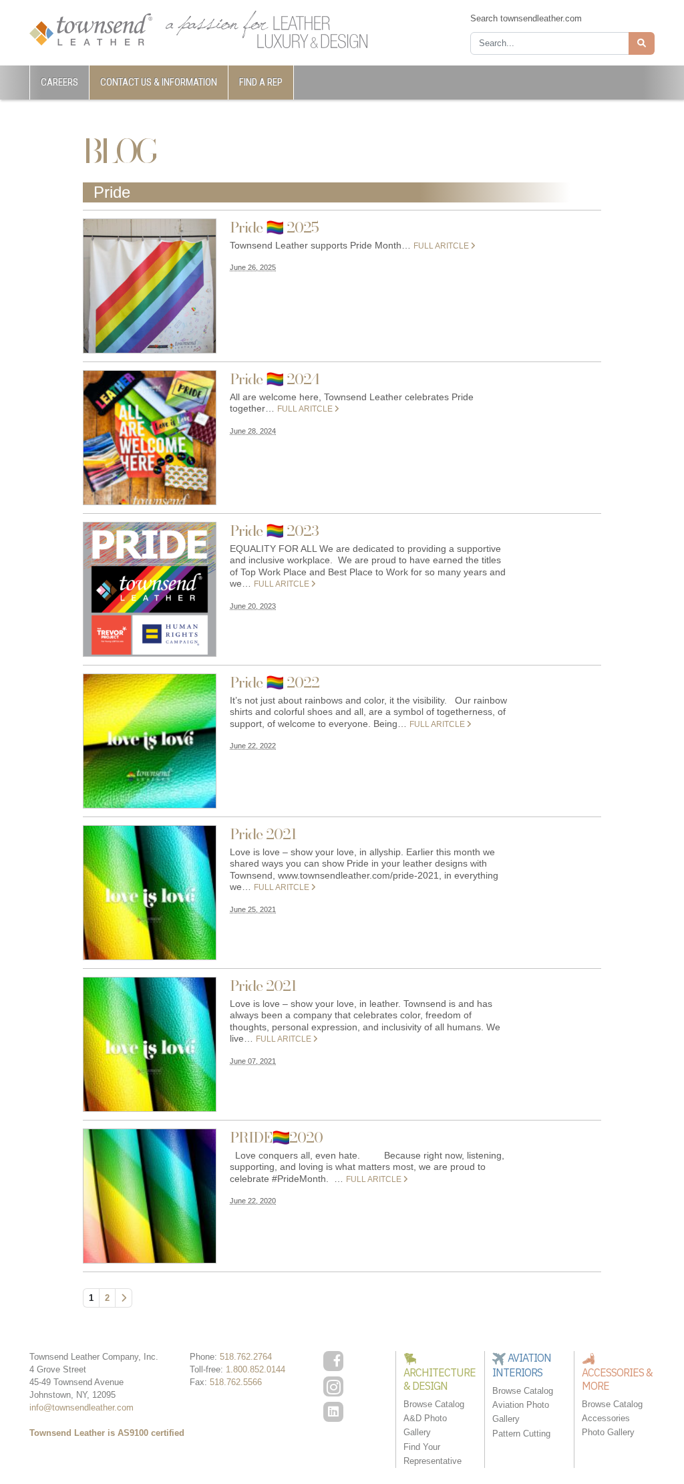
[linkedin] (333, 1412)
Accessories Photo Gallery (608, 1425)
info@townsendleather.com (81, 1407)
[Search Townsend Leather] (642, 43)
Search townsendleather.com (526, 18)
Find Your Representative (432, 1454)
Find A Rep (261, 82)
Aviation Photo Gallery (520, 1412)
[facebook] (333, 1361)
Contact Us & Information (158, 82)
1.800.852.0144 (255, 1369)
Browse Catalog (433, 1404)
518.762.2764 (246, 1357)
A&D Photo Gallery (425, 1425)
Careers (59, 82)
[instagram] (333, 1386)
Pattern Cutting (521, 1434)
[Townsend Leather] (90, 28)
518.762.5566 (236, 1382)
